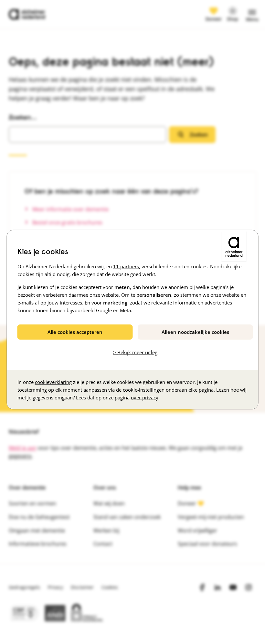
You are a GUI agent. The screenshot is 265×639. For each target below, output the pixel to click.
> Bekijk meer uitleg (135, 352)
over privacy (144, 397)
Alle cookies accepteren (75, 331)
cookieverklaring (53, 382)
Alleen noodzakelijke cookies (195, 331)
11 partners (126, 266)
